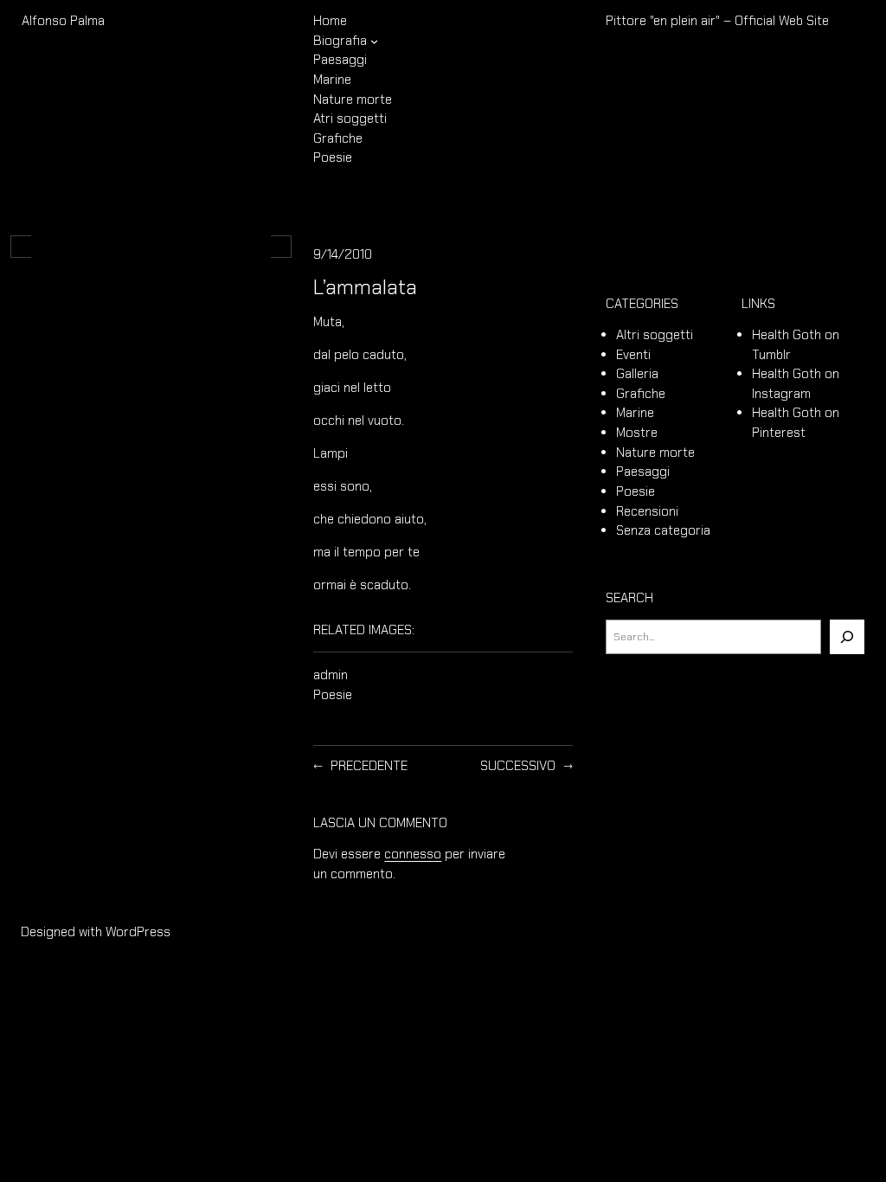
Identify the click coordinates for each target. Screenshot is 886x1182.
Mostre (637, 432)
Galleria (637, 373)
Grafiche (640, 393)
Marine (635, 412)
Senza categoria (663, 530)
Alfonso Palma (63, 20)
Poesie (332, 694)
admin (330, 675)
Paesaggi (643, 471)
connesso (412, 854)
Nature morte (655, 452)
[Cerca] (847, 637)
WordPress (138, 932)
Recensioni (647, 511)
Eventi (633, 354)
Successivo (517, 765)
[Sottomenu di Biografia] (374, 40)
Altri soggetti (654, 335)
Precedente (369, 765)
